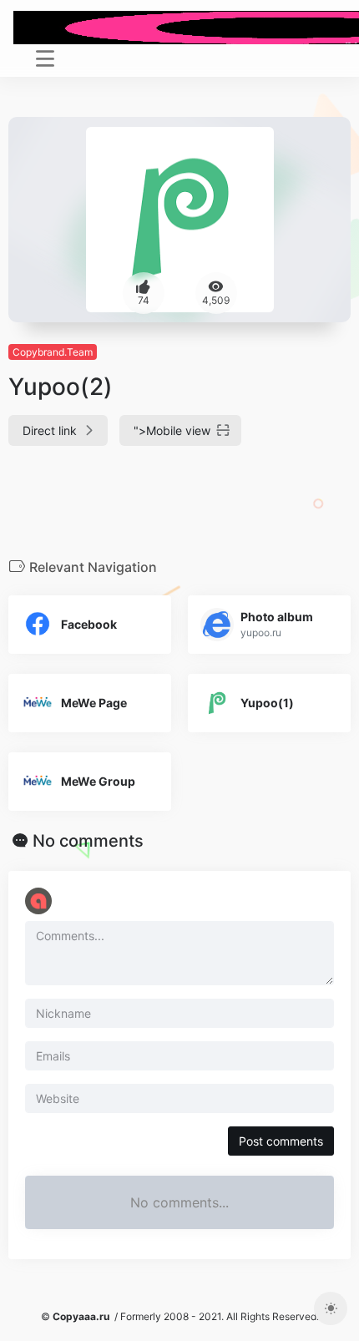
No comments (88, 841)
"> (172, 430)
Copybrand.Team (53, 352)
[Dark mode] (330, 1308)
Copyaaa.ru (81, 1316)
